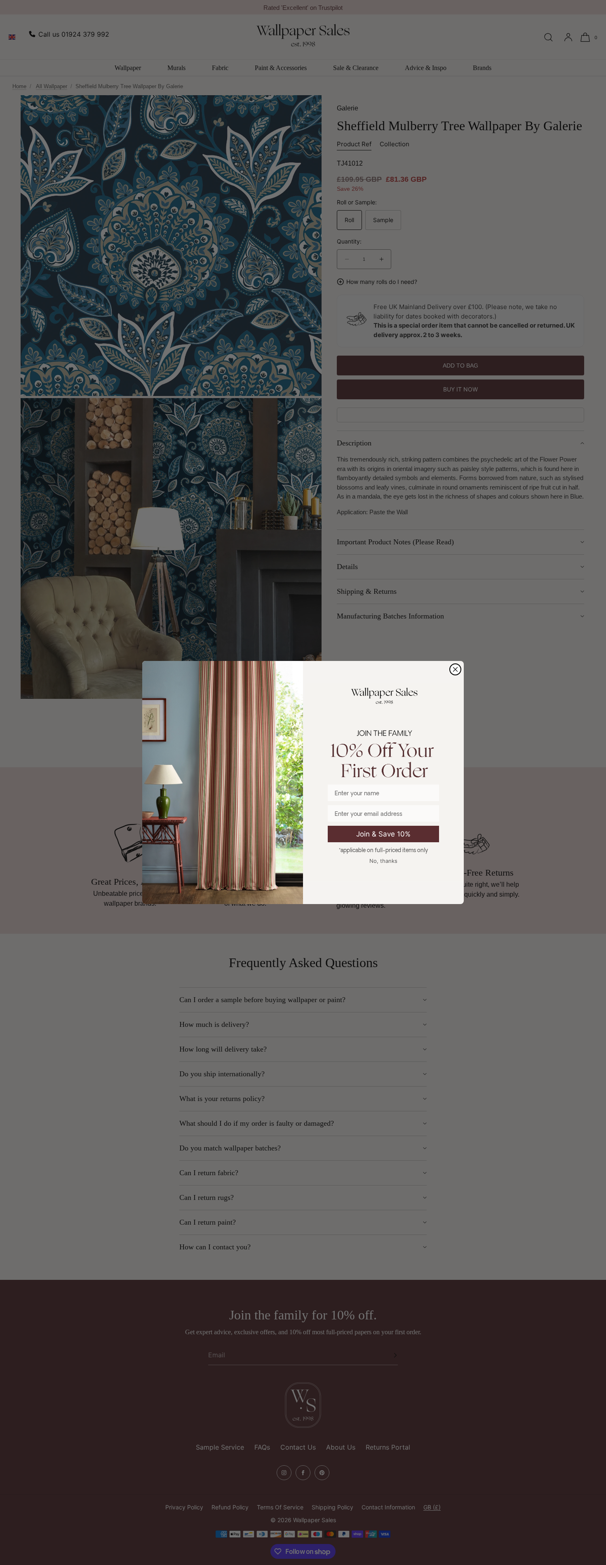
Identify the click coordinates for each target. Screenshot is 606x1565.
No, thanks (383, 860)
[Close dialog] (455, 669)
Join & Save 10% (383, 834)
